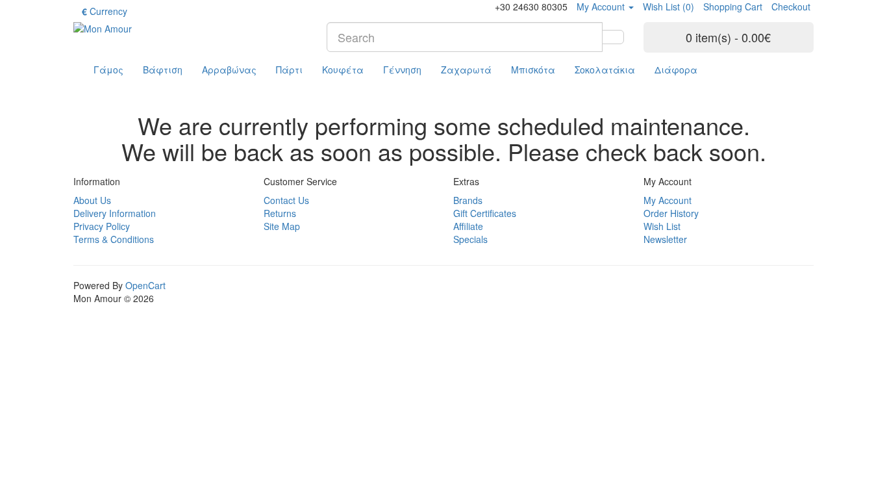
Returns (280, 213)
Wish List (662, 226)
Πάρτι (289, 69)
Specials (470, 239)
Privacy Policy (101, 226)
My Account (667, 200)
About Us (92, 200)
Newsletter (665, 239)
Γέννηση (402, 69)
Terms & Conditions (113, 239)
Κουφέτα (343, 69)
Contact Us (286, 200)
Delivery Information (114, 213)
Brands (467, 200)
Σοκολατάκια (605, 69)
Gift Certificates (484, 213)
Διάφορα (676, 69)
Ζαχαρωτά (466, 69)
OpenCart (145, 285)
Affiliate (468, 226)
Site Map (282, 226)
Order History (671, 213)
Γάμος (108, 69)
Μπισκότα (533, 69)
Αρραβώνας (229, 69)
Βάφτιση (162, 69)
